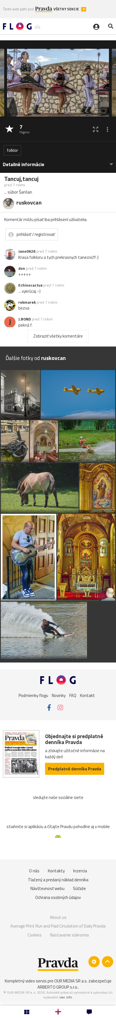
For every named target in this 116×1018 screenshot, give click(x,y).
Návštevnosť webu (47, 888)
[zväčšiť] (95, 129)
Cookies (35, 935)
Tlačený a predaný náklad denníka (58, 880)
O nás (34, 871)
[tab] (58, 161)
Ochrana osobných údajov (58, 897)
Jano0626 (26, 251)
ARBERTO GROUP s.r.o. (57, 987)
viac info (65, 997)
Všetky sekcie (66, 9)
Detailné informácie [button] (23, 164)
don (21, 268)
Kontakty (56, 871)
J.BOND (24, 319)
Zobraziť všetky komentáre (58, 336)
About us (58, 917)
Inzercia (80, 871)
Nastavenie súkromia (69, 935)
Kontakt (87, 695)
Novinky (59, 695)
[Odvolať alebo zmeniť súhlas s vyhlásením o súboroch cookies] (94, 961)
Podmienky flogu (33, 695)
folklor (12, 150)
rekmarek (27, 302)
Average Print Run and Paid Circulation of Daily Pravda (58, 926)
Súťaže (79, 888)
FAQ (72, 695)
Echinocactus (30, 285)
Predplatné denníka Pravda (74, 769)
